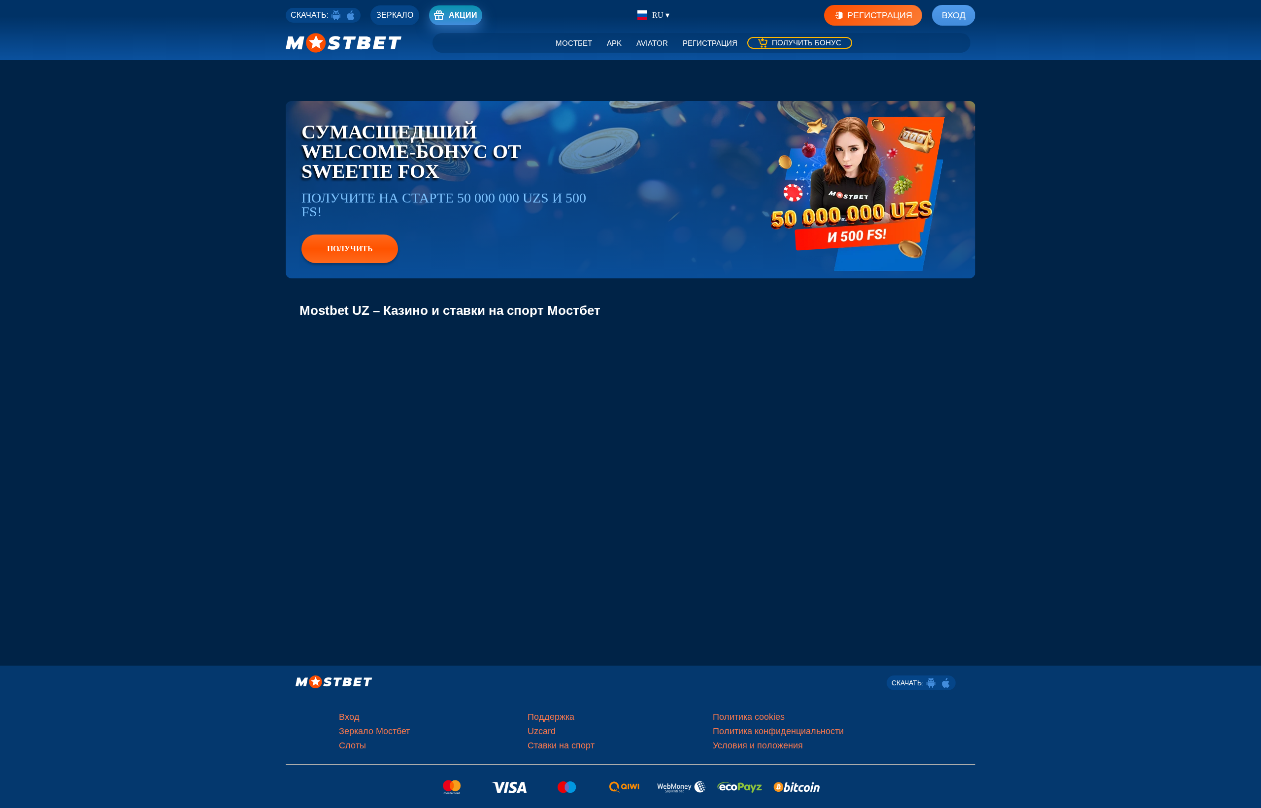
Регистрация (879, 15)
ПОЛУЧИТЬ (350, 248)
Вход (953, 15)
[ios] (351, 15)
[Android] (336, 15)
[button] (1246, 790)
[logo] (344, 43)
